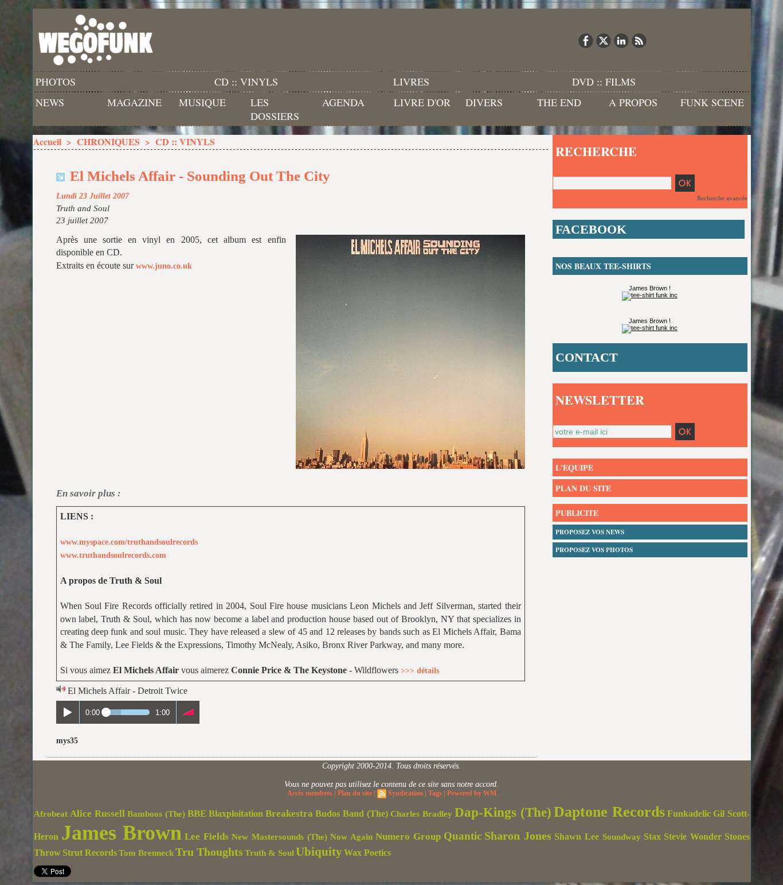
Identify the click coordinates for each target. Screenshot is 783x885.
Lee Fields (207, 836)
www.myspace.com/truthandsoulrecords (129, 542)
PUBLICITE (576, 513)
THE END (559, 102)
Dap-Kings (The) (503, 812)
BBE (196, 813)
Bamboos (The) (156, 813)
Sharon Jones (517, 835)
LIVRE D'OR (422, 102)
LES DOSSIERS (274, 109)
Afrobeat (51, 813)
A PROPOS (633, 102)
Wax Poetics (367, 852)
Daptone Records (609, 812)
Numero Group (408, 836)
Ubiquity (319, 852)
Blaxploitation (236, 814)
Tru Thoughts (209, 851)
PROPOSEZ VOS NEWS (589, 532)
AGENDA (343, 102)
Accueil (47, 141)
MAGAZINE (134, 102)
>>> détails (420, 670)
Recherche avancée (722, 198)
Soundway (621, 836)
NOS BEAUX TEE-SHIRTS (603, 266)
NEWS (50, 102)
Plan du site (355, 793)
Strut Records (89, 853)
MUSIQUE (202, 102)
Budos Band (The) (351, 813)
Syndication (405, 793)
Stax (652, 836)
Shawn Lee (576, 836)
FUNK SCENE (712, 102)
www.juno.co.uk (164, 266)
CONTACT (586, 357)
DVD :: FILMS (604, 81)
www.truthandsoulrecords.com (113, 555)
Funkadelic (689, 813)
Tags (435, 793)
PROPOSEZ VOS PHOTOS (594, 549)
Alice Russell (97, 813)
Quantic (462, 836)
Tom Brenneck (146, 852)
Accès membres (309, 793)
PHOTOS (56, 81)
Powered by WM (471, 793)
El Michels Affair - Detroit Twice (127, 691)
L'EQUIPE (574, 467)
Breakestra (289, 813)
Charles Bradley (421, 813)
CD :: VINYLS (246, 81)
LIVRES (411, 81)
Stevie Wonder (693, 837)
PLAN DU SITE (583, 488)
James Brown (121, 832)
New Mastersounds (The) (279, 836)
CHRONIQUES (108, 141)
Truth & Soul (269, 852)
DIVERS (484, 102)
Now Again (351, 836)
